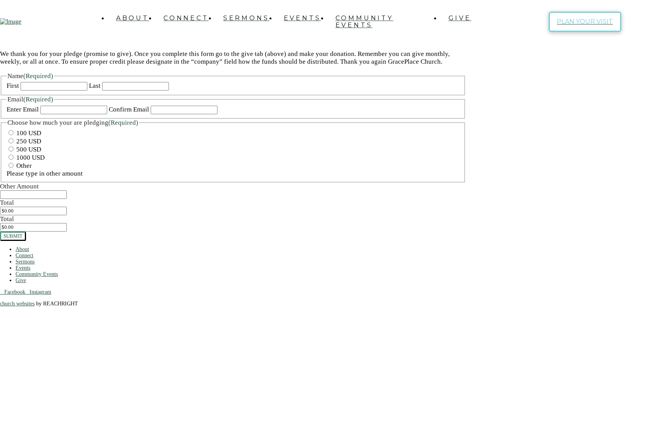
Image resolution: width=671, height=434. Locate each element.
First (13, 85)
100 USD (28, 133)
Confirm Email (129, 109)
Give (21, 280)
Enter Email (23, 109)
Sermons (25, 262)
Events (23, 268)
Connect (24, 255)
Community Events (37, 274)
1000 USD (30, 157)
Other (24, 165)
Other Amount (19, 186)
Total (7, 202)
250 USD (28, 141)
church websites (17, 304)
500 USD (28, 149)
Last (95, 85)
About (22, 249)
